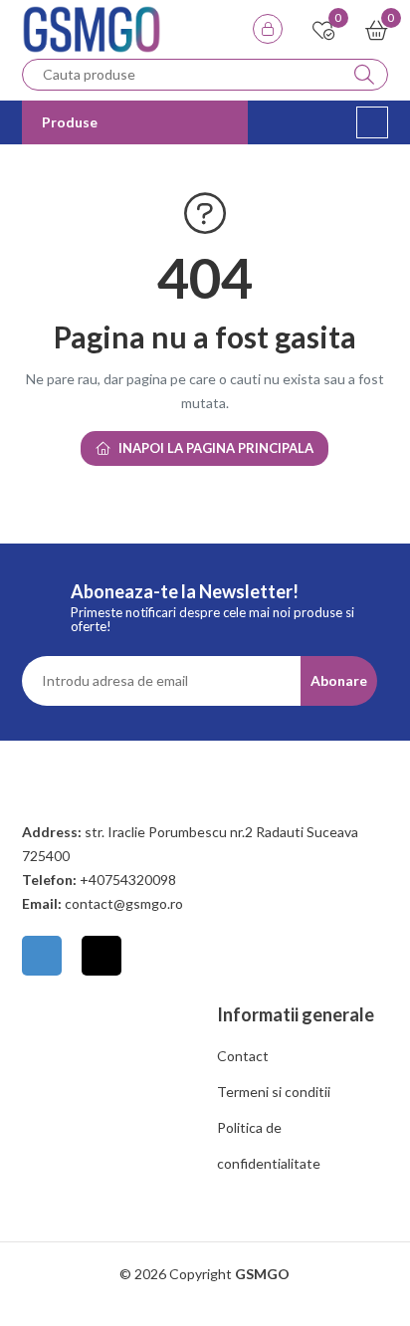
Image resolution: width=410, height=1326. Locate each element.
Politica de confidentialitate (268, 1145)
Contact (243, 1055)
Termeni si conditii (273, 1091)
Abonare (338, 680)
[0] (323, 33)
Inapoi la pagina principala (215, 448)
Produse (70, 121)
